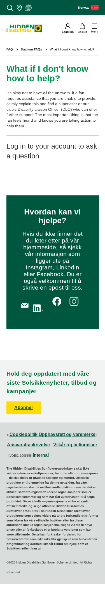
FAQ (9, 49)
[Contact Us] (25, 304)
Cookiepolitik (24, 434)
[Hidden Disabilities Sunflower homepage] (25, 29)
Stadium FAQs (31, 49)
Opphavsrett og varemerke (67, 434)
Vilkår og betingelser (75, 444)
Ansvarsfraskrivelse (28, 444)
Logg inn (68, 31)
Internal (41, 455)
